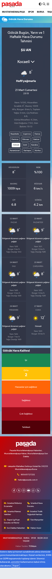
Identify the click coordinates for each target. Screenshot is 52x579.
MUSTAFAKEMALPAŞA (13, 12)
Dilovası (25, 139)
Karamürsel (15, 151)
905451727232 (28, 475)
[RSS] (38, 490)
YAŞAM (26, 541)
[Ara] (44, 4)
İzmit (25, 145)
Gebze (36, 139)
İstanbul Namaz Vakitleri (12, 512)
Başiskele (15, 134)
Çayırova (27, 134)
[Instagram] (23, 490)
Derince (15, 139)
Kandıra (34, 145)
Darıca (37, 134)
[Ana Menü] (48, 4)
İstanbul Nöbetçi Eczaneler (13, 504)
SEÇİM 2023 (42, 538)
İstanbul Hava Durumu (35, 504)
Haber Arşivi (36, 528)
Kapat (16, 566)
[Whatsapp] (33, 490)
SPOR (31, 12)
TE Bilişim (32, 546)
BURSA (40, 12)
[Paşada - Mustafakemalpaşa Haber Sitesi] (12, 4)
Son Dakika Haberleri (16, 528)
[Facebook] (14, 490)
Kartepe (27, 151)
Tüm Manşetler (36, 520)
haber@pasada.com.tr (28, 480)
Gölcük (16, 145)
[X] (19, 490)
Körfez (38, 151)
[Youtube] (28, 490)
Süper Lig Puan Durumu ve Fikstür (12, 521)
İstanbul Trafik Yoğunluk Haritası (35, 512)
